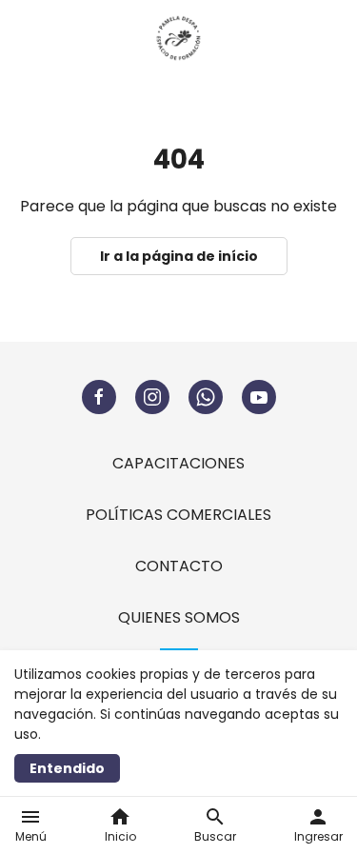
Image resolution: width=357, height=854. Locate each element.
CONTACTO (179, 566)
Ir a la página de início (179, 256)
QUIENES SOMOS (179, 617)
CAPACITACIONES (178, 463)
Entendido (67, 768)
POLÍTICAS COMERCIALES (178, 515)
